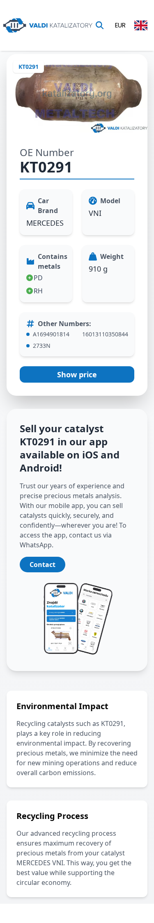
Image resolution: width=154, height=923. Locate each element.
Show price (77, 374)
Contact (42, 564)
